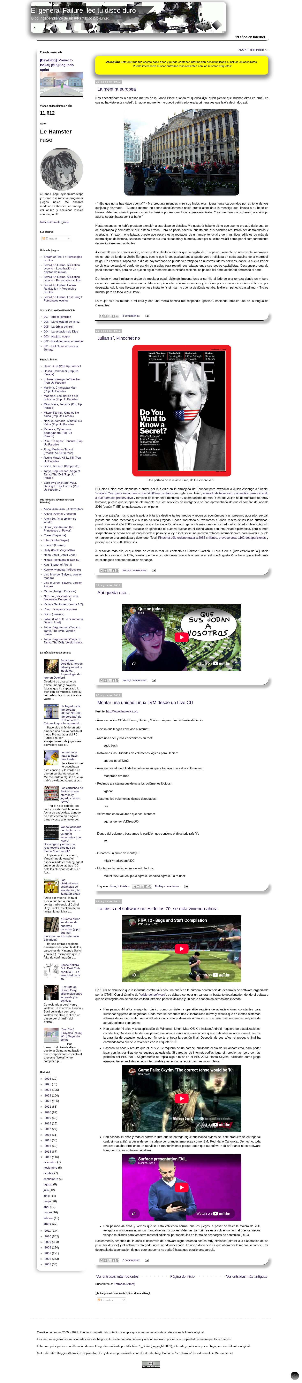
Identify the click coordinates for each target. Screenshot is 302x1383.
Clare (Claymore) (55, 535)
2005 (48, 1264)
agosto (48, 1184)
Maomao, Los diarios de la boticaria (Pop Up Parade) (61, 397)
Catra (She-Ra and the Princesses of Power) (58, 528)
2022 (48, 1101)
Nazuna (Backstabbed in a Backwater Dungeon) (61, 597)
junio (47, 1195)
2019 (48, 1118)
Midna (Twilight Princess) (60, 591)
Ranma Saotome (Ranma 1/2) (63, 604)
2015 (48, 1140)
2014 (48, 1145)
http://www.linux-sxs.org (122, 711)
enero (48, 1223)
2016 (48, 1134)
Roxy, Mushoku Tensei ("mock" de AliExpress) (58, 451)
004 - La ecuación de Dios (61, 331)
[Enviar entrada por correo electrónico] (146, 315)
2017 (48, 1129)
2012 (48, 1157)
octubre (49, 1173)
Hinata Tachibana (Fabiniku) (62, 559)
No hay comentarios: (135, 570)
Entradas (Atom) (124, 1283)
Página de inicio (182, 1276)
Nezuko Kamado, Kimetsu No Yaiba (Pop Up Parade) (63, 422)
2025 (48, 1084)
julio (47, 1190)
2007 (48, 1253)
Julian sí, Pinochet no (118, 338)
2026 (48, 1078)
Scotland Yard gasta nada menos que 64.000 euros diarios (134, 493)
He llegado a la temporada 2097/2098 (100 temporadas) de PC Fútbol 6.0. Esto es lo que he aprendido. (63, 714)
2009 (48, 1242)
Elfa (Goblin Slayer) (56, 540)
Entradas (106, 1300)
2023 (48, 1095)
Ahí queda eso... (113, 592)
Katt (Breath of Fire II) (58, 564)
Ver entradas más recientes (117, 1276)
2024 (48, 1089)
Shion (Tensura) (54, 614)
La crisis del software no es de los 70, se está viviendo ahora (157, 908)
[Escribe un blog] (105, 316)
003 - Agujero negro (57, 336)
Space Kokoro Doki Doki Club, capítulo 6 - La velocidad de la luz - (71, 971)
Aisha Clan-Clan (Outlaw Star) (63, 509)
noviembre (51, 1167)
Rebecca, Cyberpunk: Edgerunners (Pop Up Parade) (58, 433)
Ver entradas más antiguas (246, 1276)
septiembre (51, 1178)
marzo (48, 1212)
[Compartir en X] (109, 316)
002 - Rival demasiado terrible (63, 341)
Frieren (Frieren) (55, 545)
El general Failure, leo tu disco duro (83, 10)
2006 (48, 1258)
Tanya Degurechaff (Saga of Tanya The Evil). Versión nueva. (62, 631)
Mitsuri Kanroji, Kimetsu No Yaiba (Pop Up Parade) (61, 414)
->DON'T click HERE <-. (252, 49)
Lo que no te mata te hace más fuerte (69, 755)
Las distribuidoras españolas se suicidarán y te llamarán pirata (70, 886)
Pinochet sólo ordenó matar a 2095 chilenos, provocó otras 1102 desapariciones (212, 537)
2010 (48, 1236)
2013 (48, 1151)
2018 (48, 1123)
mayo (48, 1201)
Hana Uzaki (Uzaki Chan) (60, 554)
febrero (49, 1218)
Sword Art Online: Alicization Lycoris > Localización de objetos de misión (62, 268)
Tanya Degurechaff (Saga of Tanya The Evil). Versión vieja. (63, 640)
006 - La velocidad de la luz (62, 321)
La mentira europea (116, 89)
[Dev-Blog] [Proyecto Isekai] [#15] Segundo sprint (57, 64)
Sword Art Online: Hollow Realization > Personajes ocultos (60, 288)
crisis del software (152, 994)
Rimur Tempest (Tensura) (60, 609)
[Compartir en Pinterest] (117, 316)
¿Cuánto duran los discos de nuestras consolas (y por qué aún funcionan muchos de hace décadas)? (62, 929)
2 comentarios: (131, 1260)
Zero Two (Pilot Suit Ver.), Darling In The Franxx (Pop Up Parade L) (61, 486)
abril (47, 1206)
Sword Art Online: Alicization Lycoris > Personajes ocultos (62, 278)
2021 (48, 1106)
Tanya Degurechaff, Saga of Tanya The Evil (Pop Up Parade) (62, 474)
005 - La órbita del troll (58, 326)
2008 (48, 1247)
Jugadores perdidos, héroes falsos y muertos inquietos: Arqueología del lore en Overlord (63, 669)
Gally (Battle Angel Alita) (59, 550)
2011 (48, 1230)
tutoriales (123, 886)
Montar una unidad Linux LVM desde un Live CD (145, 702)
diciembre (50, 1162)
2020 (48, 1112)
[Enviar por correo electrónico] (101, 316)
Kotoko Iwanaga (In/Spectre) (62, 569)
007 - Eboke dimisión (57, 316)
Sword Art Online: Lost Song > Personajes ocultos (63, 298)
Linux (113, 886)
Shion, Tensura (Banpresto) (62, 466)
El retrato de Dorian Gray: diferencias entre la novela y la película (71, 993)
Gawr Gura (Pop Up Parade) (62, 366)
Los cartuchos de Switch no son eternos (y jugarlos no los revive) (72, 794)
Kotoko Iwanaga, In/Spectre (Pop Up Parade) (62, 380)
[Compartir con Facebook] (113, 316)
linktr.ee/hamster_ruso (54, 222)
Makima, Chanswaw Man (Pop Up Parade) (60, 389)
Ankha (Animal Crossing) (60, 513)
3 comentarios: (131, 315)
